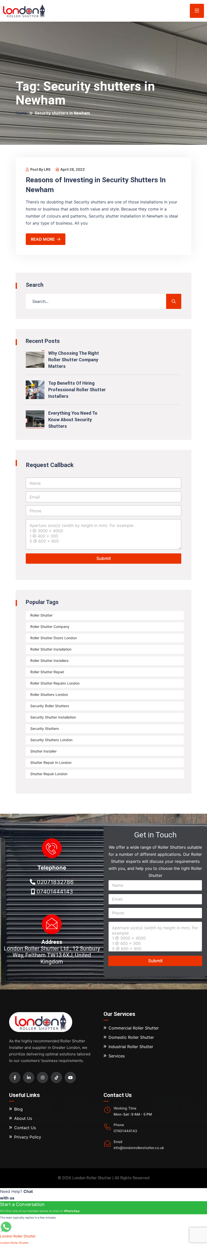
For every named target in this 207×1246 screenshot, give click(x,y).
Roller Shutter (41, 615)
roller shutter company (49, 626)
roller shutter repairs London (55, 683)
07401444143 (54, 891)
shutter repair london (48, 774)
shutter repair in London (50, 762)
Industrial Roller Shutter (131, 1046)
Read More (43, 239)
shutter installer (43, 751)
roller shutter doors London (53, 638)
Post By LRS (40, 169)
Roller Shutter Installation (50, 649)
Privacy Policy (27, 1137)
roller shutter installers (49, 660)
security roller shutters (49, 706)
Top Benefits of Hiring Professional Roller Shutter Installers (77, 389)
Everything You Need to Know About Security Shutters (72, 419)
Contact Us (25, 1127)
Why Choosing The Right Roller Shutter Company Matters (73, 359)
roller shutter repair (47, 672)
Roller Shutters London (49, 694)
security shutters (44, 728)
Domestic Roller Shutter (131, 1037)
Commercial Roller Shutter (134, 1027)
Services (117, 1055)
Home (21, 113)
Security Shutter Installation (53, 717)
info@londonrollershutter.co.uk (139, 1148)
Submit (103, 558)
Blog (18, 1109)
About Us (23, 1118)
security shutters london (51, 740)
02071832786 (54, 882)
